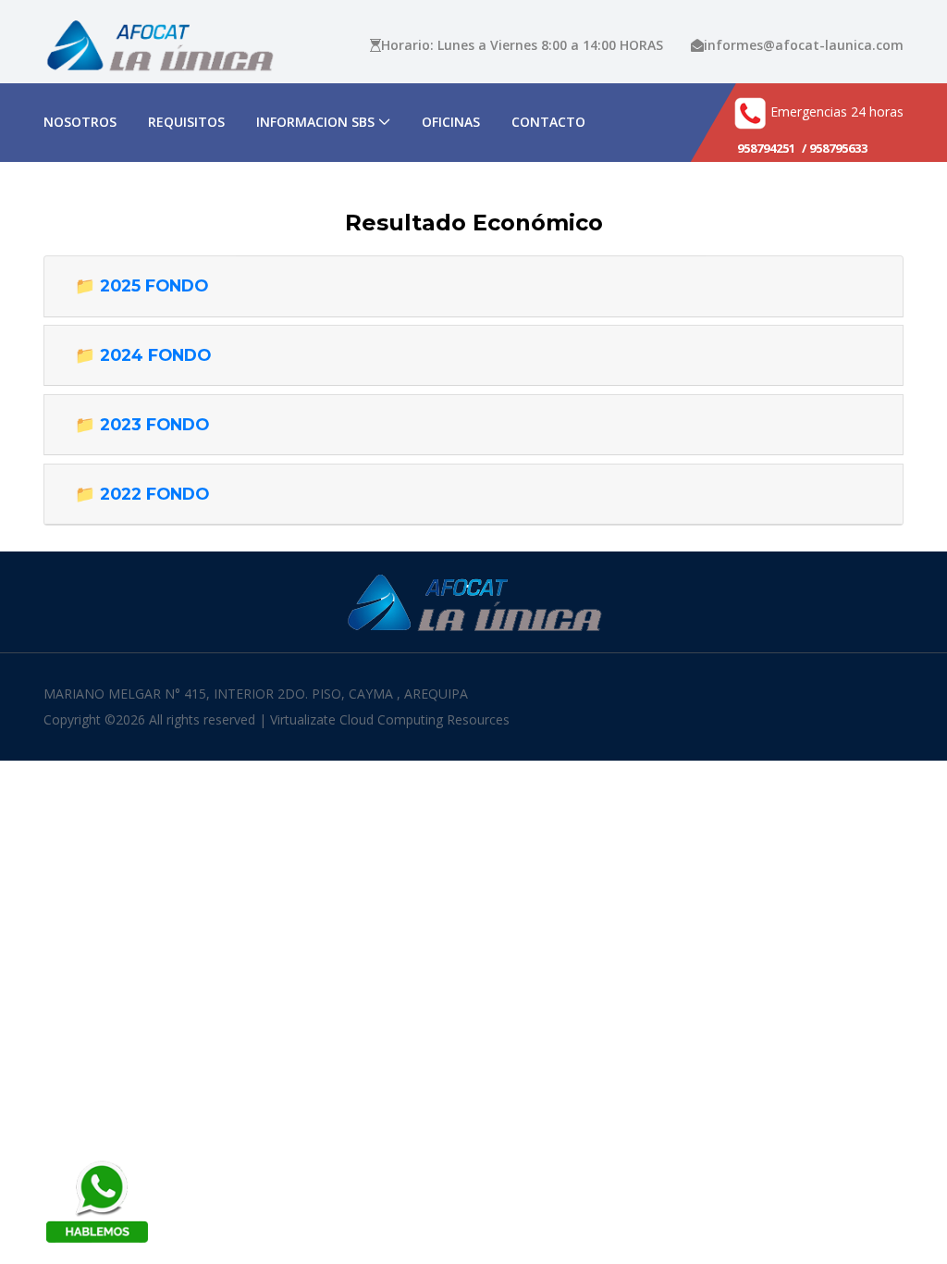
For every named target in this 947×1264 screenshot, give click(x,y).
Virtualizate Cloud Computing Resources (390, 719)
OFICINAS (451, 121)
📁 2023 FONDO (142, 424)
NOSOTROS (80, 121)
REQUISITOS (186, 121)
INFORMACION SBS (315, 121)
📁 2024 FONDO (143, 355)
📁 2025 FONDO (141, 285)
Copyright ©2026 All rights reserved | (156, 719)
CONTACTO (548, 121)
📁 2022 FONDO (142, 493)
